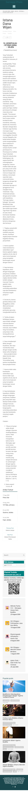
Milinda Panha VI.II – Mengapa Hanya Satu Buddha (15, 609)
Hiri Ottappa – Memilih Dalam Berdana (15, 649)
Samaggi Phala (14, 2)
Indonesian (9, 564)
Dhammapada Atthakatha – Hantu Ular (15, 636)
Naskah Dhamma (15, 700)
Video (5, 749)
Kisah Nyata (6, 700)
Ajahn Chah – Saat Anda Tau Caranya (15, 663)
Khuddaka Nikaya (7, 31)
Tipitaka (10, 33)
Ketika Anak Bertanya (8, 747)
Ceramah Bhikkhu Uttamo (9, 722)
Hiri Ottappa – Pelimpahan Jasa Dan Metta (16, 623)
